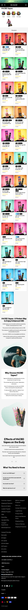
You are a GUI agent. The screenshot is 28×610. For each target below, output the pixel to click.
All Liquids (4, 540)
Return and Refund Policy (20, 517)
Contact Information (20, 508)
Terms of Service (20, 524)
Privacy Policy (19, 513)
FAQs (2, 514)
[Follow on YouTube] (7, 586)
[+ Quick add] (12, 43)
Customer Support (6, 500)
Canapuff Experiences (4, 523)
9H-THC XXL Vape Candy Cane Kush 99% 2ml (20, 50)
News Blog (4, 517)
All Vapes (3, 538)
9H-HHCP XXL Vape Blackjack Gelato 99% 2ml (6, 75)
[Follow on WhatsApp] (12, 586)
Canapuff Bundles (6, 532)
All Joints (3, 549)
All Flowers (4, 546)
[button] (5, 51)
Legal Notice (18, 511)
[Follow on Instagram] (5, 586)
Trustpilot (3, 589)
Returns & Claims (6, 506)
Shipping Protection (20, 526)
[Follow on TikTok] (9, 586)
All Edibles (4, 551)
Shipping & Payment (6, 503)
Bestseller (4, 535)
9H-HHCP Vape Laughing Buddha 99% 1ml (20, 99)
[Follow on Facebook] (2, 586)
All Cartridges (5, 543)
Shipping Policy (19, 521)
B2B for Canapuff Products (20, 501)
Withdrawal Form (6, 527)
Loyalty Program (5, 509)
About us (17, 505)
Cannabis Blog (5, 520)
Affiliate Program (6, 511)
